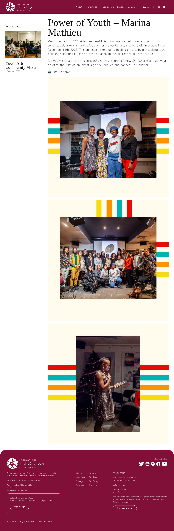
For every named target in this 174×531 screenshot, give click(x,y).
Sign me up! (19, 506)
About (79, 473)
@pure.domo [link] (61, 72)
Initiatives (80, 477)
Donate (92, 473)
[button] (164, 7)
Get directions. (119, 485)
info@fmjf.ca (118, 492)
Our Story (93, 481)
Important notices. (45, 521)
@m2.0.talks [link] (140, 61)
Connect (80, 485)
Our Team (93, 477)
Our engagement (125, 508)
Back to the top (160, 459)
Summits (93, 485)
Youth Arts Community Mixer (21, 65)
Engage (79, 481)
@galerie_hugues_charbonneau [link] (111, 65)
